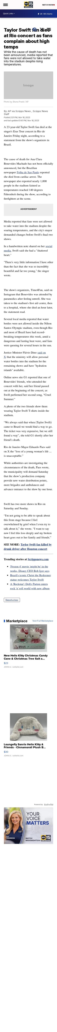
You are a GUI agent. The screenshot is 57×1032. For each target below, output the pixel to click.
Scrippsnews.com (38, 559)
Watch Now (47, 5)
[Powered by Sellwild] (48, 804)
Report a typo (12, 600)
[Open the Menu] (5, 5)
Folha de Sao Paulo (28, 172)
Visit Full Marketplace (42, 621)
